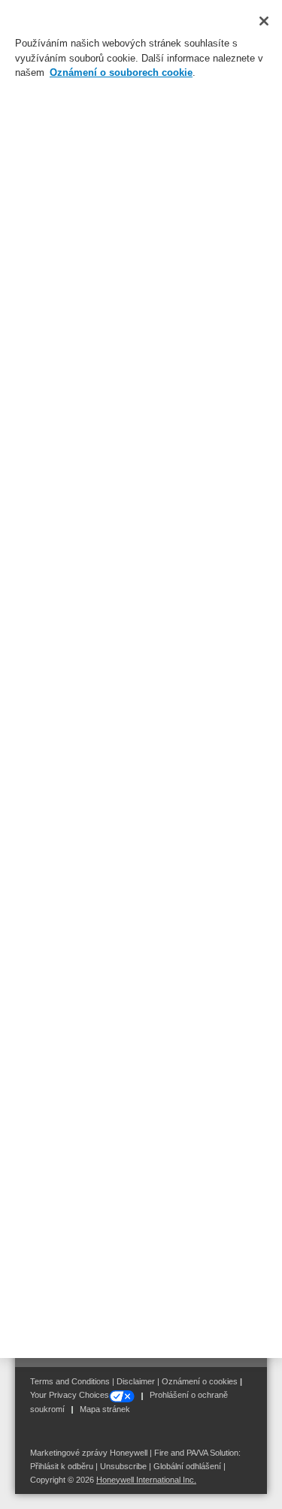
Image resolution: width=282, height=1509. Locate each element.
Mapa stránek (105, 1409)
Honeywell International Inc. (146, 1479)
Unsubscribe (123, 1466)
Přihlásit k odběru (61, 1466)
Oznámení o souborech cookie (121, 72)
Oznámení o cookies (200, 1381)
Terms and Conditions (70, 1381)
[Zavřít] (263, 21)
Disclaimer (136, 1381)
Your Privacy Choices (69, 1394)
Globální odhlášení (187, 1466)
